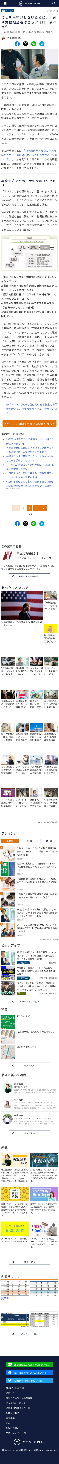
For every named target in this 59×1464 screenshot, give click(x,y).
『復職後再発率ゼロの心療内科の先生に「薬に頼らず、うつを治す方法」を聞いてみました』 (29, 155)
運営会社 (10, 1392)
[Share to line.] (33, 43)
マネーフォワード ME (16, 1432)
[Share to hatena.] (41, 43)
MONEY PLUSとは (15, 1387)
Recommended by (44, 822)
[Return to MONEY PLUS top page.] (29, 3)
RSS (8, 1422)
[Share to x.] (25, 43)
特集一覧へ (29, 1065)
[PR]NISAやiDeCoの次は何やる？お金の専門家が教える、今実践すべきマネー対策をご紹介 (31, 409)
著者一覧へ (29, 1133)
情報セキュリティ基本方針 (19, 1397)
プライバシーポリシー (17, 1402)
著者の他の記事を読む (30, 576)
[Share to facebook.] (17, 43)
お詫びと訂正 (12, 1427)
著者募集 (10, 1417)
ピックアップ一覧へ (30, 1001)
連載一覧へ (29, 1262)
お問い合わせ (12, 1412)
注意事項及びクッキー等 (18, 1407)
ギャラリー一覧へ (30, 1334)
